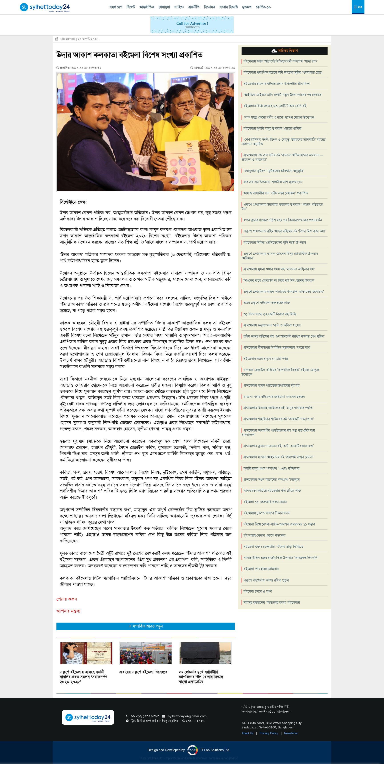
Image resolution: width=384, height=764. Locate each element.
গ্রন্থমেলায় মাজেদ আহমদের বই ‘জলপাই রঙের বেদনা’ (279, 457)
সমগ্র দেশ (116, 7)
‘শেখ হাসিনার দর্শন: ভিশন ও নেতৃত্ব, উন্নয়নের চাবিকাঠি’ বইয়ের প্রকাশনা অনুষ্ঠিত (284, 141)
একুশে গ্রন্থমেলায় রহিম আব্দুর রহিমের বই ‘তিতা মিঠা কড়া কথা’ (285, 231)
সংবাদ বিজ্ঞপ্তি (229, 7)
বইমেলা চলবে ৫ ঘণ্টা (258, 591)
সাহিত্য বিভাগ (287, 50)
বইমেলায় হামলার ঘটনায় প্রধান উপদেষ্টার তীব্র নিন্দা (277, 83)
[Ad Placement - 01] (192, 24)
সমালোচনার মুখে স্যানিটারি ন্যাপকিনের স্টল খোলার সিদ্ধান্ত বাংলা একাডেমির (201, 676)
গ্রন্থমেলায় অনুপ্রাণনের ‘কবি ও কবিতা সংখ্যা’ (273, 325)
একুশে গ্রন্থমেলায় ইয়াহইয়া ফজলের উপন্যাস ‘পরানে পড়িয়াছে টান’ (282, 206)
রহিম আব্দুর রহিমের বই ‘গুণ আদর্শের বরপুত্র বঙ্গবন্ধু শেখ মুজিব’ (284, 336)
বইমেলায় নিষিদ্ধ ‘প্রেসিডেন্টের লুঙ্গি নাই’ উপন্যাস (275, 242)
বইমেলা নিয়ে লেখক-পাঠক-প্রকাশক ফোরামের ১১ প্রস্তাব (279, 524)
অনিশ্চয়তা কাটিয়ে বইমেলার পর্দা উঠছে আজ (272, 490)
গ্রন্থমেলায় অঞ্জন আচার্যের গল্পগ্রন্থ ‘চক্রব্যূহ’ (272, 479)
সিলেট (131, 7)
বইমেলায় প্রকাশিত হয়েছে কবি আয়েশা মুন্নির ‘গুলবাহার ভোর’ (283, 72)
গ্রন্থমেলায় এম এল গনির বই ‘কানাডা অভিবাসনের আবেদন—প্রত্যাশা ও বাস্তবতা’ (282, 157)
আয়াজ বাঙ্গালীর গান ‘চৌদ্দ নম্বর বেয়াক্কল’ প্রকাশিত (276, 193)
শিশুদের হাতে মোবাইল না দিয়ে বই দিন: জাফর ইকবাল (279, 280)
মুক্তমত (247, 7)
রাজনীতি (194, 7)
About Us (248, 733)
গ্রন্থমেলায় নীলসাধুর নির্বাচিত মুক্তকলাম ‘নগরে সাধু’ (277, 347)
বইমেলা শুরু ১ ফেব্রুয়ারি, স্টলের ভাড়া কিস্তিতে (273, 546)
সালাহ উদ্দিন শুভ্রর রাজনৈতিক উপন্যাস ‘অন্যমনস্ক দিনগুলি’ (281, 557)
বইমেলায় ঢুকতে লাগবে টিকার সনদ (267, 513)
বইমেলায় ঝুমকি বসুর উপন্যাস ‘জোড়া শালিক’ (273, 128)
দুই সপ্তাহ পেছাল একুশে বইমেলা (265, 535)
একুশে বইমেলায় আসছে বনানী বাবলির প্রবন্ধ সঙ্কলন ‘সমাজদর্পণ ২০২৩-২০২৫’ (83, 676)
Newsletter (291, 733)
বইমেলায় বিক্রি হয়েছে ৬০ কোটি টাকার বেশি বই (275, 106)
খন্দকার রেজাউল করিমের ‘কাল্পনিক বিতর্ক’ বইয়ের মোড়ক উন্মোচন (280, 372)
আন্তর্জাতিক (147, 7)
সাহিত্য (179, 7)
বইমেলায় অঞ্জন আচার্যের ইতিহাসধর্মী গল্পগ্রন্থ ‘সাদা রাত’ (281, 61)
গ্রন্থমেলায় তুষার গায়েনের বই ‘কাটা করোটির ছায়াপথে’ (279, 446)
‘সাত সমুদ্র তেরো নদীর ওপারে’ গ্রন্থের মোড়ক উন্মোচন (279, 117)
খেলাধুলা (164, 7)
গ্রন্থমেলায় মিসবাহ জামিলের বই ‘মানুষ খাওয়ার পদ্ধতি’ (279, 408)
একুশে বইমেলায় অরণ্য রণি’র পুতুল (266, 580)
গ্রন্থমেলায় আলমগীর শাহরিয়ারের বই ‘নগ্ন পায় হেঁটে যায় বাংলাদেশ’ (278, 432)
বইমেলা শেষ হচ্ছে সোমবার (261, 569)
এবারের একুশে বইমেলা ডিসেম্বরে (143, 672)
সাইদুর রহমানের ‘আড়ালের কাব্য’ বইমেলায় (272, 602)
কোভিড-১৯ (263, 7)
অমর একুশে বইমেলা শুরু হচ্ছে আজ (267, 302)
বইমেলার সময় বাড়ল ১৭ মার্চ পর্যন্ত (266, 358)
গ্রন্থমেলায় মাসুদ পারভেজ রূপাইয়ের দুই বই (272, 385)
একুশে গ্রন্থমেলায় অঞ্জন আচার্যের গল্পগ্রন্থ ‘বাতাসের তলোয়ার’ (284, 291)
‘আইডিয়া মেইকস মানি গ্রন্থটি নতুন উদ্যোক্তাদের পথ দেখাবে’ (283, 94)
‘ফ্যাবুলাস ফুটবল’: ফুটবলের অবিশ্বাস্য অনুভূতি (273, 171)
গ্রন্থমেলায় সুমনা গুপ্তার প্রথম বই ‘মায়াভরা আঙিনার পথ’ (279, 269)
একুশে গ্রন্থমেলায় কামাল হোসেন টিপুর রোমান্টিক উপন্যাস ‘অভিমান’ (280, 255)
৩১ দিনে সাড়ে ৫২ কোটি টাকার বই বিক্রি (270, 314)
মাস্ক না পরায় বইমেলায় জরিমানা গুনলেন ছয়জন (274, 396)
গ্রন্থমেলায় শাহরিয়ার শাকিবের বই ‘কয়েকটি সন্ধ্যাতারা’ (279, 419)
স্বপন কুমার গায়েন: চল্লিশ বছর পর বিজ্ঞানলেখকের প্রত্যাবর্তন (283, 220)
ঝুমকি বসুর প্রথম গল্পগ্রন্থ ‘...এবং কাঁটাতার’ (272, 468)
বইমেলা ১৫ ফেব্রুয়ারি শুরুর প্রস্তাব (265, 502)
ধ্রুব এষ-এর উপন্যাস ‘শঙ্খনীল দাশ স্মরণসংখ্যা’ (274, 182)
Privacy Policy (269, 733)
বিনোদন (209, 7)
